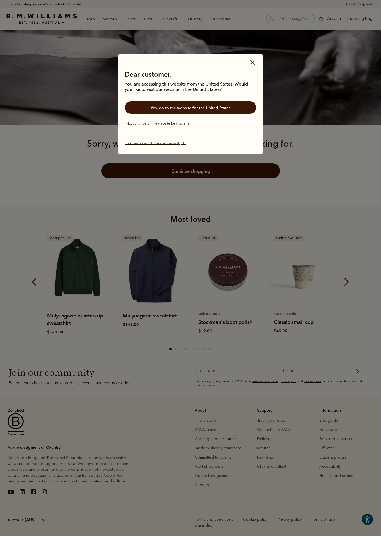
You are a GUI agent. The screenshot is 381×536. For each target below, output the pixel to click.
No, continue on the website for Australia (157, 123)
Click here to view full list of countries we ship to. (155, 143)
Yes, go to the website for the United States (190, 107)
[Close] (252, 63)
